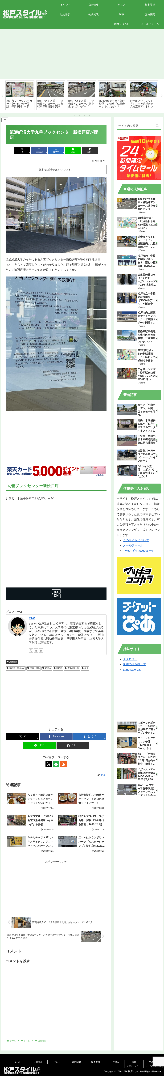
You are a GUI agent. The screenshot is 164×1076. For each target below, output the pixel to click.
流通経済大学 (73, 668)
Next (161, 95)
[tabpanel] (19, 95)
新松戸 (59, 668)
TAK (32, 618)
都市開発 (76, 1062)
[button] (90, 150)
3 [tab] (84, 115)
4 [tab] (89, 115)
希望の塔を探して (134, 664)
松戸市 (48, 668)
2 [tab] (79, 115)
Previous (2, 95)
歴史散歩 (95, 1062)
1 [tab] (74, 115)
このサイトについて (136, 540)
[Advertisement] (82, 52)
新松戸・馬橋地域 (17, 668)
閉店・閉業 (35, 668)
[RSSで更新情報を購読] (41, 650)
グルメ (57, 1062)
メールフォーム (133, 545)
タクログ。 (130, 659)
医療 (134, 1062)
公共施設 (114, 1062)
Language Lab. (132, 669)
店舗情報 (13, 662)
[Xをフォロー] (31, 650)
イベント (18, 1062)
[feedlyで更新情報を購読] (36, 650)
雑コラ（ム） (134, 1066)
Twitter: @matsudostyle (138, 550)
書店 (86, 668)
